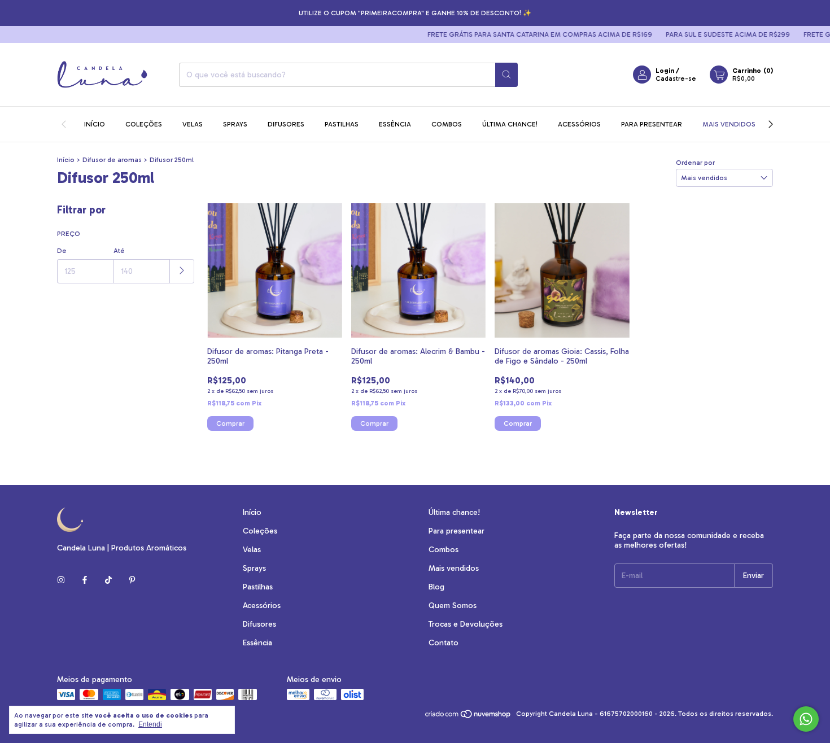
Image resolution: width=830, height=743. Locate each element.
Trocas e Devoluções (466, 624)
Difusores (286, 124)
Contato (443, 643)
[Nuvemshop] (468, 716)
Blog (436, 587)
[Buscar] (506, 75)
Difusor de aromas (112, 160)
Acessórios (579, 124)
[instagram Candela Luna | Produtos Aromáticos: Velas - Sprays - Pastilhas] (61, 580)
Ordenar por (695, 163)
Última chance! (510, 124)
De (62, 251)
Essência (395, 124)
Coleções (143, 124)
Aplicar (182, 271)
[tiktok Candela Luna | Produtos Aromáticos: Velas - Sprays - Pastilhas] (108, 580)
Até (119, 251)
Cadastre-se (676, 78)
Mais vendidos (728, 124)
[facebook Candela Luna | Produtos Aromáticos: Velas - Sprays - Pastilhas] (85, 580)
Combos (446, 124)
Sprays (235, 124)
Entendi (150, 724)
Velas (192, 124)
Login (665, 71)
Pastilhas (342, 124)
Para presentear (651, 124)
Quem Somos (453, 605)
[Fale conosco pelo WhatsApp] (806, 719)
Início (94, 124)
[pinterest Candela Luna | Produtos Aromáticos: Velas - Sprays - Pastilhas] (132, 580)
